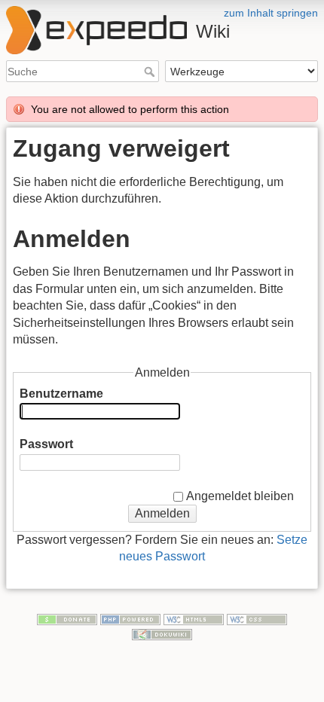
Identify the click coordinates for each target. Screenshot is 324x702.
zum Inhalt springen (271, 13)
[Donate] (67, 618)
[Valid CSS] (257, 618)
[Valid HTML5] (194, 618)
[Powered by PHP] (130, 618)
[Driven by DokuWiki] (162, 633)
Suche (151, 71)
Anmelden (162, 513)
